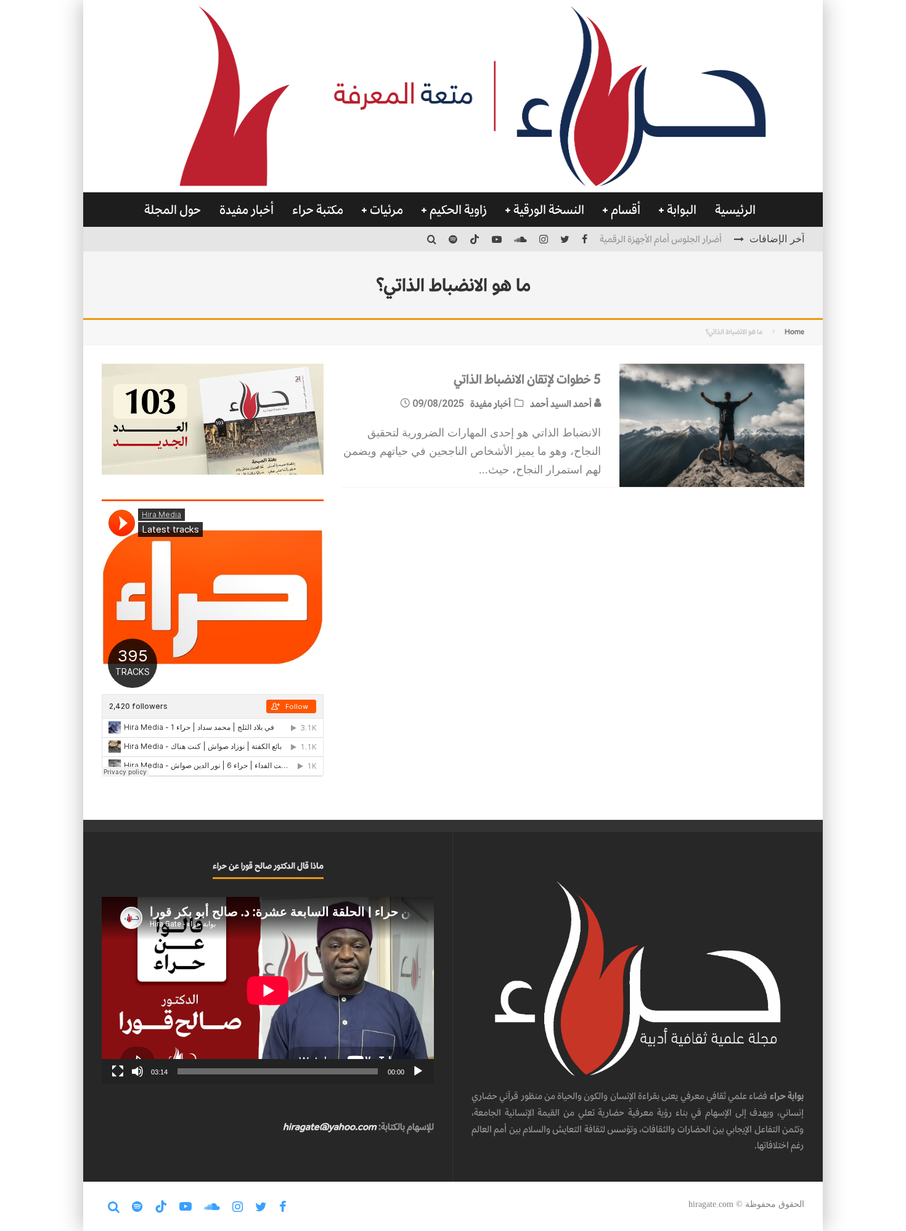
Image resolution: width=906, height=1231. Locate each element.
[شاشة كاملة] (118, 1071)
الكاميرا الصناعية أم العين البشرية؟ (661, 243)
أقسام (625, 210)
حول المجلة (172, 210)
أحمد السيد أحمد (562, 403)
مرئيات (386, 210)
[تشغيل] (418, 1071)
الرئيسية (735, 210)
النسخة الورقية (548, 210)
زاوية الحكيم (458, 210)
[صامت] (137, 1071)
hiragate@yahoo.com (330, 1126)
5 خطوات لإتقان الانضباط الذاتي (527, 379)
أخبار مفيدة (246, 210)
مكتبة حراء (317, 210)
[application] (268, 990)
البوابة (681, 210)
